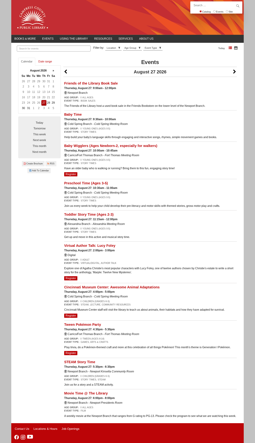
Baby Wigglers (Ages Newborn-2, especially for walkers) (110, 146)
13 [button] (43, 91)
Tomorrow (39, 128)
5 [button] (39, 86)
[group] (39, 89)
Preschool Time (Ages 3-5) (86, 183)
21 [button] (48, 97)
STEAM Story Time (79, 362)
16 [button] (23, 97)
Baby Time (73, 114)
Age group (130, 47)
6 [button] (44, 86)
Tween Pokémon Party (82, 324)
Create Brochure (34, 163)
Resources (103, 38)
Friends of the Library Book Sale (91, 83)
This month (39, 146)
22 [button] (53, 97)
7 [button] (48, 86)
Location (111, 47)
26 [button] (23, 81)
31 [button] (48, 81)
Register (71, 174)
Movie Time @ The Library (86, 393)
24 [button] (28, 102)
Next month (39, 151)
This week (39, 134)
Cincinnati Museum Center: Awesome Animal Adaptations (112, 287)
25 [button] (33, 102)
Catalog (206, 11)
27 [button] (28, 81)
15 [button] (53, 91)
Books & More (25, 38)
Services (125, 38)
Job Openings (70, 428)
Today (221, 48)
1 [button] (53, 81)
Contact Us (22, 428)
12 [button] (38, 91)
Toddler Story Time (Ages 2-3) (89, 214)
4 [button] (33, 86)
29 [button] (38, 81)
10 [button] (28, 91)
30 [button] (43, 81)
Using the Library (74, 38)
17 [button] (28, 97)
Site (231, 11)
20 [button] (43, 97)
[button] (230, 48)
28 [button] (33, 81)
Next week (39, 140)
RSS (51, 163)
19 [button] (38, 97)
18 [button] (33, 97)
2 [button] (23, 86)
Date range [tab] (45, 61)
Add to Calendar (40, 170)
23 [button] (23, 102)
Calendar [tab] (26, 61)
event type (151, 47)
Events (219, 11)
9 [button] (23, 91)
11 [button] (33, 91)
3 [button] (28, 86)
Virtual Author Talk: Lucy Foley (89, 246)
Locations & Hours (45, 428)
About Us (146, 38)
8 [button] (53, 86)
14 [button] (48, 91)
